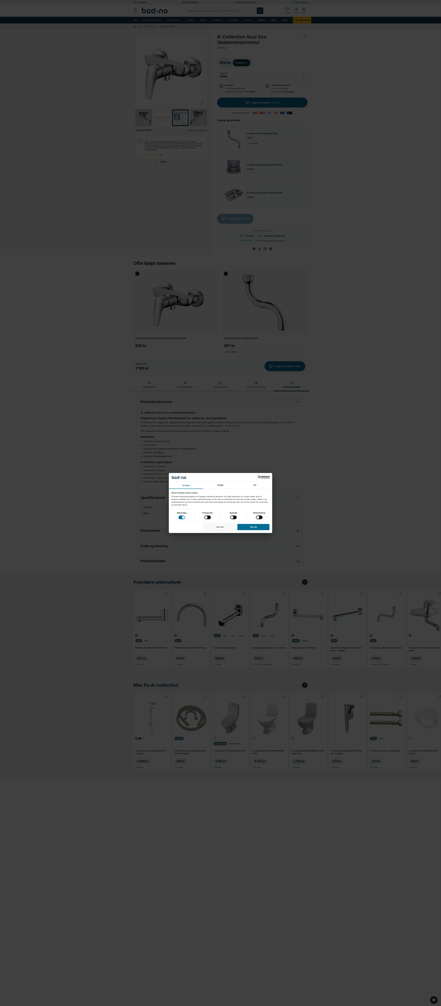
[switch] (207, 517)
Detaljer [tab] (220, 485)
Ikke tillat (220, 527)
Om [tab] (254, 485)
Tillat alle (253, 527)
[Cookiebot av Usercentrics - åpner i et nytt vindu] (260, 477)
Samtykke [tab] (186, 485)
